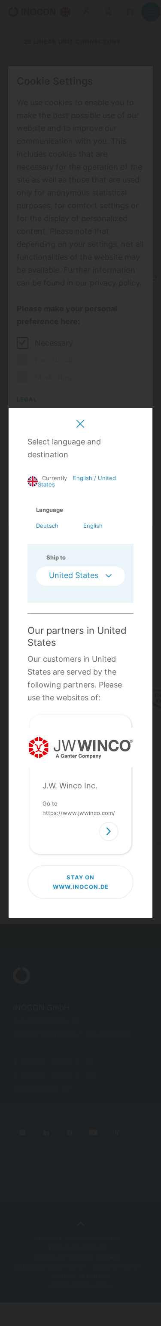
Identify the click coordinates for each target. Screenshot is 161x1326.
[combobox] (80, 576)
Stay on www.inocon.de (81, 882)
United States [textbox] (73, 575)
